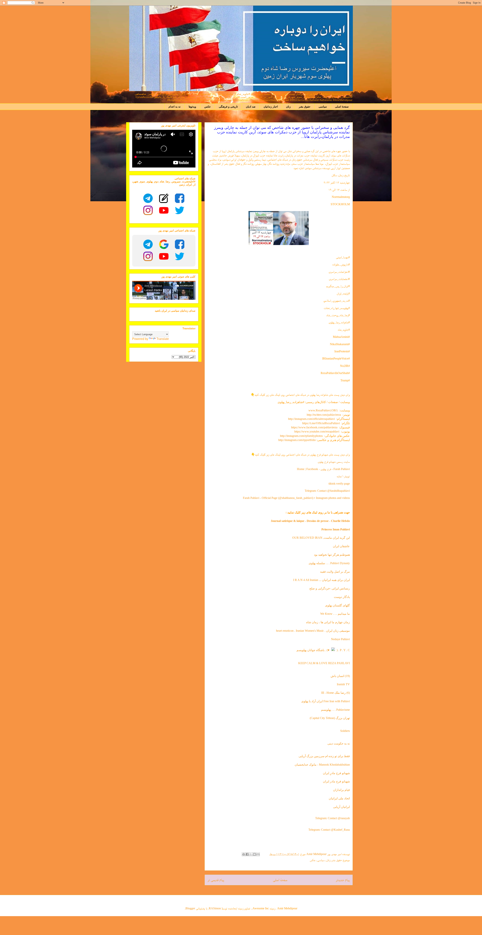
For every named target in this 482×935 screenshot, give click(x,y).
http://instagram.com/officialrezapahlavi (311, 418)
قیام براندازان (341, 789)
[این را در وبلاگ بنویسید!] (254, 854)
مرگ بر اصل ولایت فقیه (335, 571)
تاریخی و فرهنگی (228, 106)
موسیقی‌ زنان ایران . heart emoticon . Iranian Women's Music (313, 630)
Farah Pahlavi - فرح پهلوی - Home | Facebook (323, 469)
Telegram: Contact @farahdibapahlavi (327, 490)
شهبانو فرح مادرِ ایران (336, 773)
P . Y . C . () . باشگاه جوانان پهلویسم (323, 650)
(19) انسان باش (340, 676)
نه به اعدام (175, 106)
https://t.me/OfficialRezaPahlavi (321, 423)
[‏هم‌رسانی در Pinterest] (244, 854)
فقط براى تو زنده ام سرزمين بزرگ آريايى (324, 756)
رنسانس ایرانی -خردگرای (335, 588)
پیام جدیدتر (343, 880)
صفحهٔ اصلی (342, 106)
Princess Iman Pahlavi (335, 529)
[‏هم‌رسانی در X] (251, 854)
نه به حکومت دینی (338, 743)
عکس (207, 106)
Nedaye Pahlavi (340, 639)
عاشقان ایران (341, 546)
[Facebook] (179, 198)
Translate (162, 338)
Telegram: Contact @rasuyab (332, 818)
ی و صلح (314, 588)
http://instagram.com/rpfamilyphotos (301, 435)
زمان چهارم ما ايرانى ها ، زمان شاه (328, 622)
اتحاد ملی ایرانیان (339, 798)
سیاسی (323, 106)
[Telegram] (148, 198)
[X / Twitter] (179, 210)
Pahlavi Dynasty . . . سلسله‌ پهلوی (329, 563)
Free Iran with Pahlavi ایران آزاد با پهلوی (325, 701)
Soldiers (345, 730)
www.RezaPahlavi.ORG (323, 410)
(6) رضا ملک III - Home (335, 692)
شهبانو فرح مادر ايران (336, 781)
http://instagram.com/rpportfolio (297, 440)
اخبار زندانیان (271, 106)
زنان (288, 106)
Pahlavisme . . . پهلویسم (335, 709)
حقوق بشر (304, 106)
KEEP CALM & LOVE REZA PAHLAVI (324, 663)
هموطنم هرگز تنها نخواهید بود (332, 554)
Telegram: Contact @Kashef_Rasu (329, 829)
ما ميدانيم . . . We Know (335, 613)
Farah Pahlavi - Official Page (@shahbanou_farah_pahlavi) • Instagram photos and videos (296, 497)
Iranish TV (343, 684)
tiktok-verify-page (339, 483)
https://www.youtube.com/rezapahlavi (316, 431)
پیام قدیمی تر (215, 880)
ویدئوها (192, 106)
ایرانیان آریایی (341, 806)
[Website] (163, 198)
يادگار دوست (342, 596)
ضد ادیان (250, 106)
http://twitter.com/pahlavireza (324, 414)
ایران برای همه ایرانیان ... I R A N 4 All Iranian (321, 580)
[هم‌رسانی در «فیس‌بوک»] (247, 854)
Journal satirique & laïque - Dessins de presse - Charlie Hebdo (310, 520)
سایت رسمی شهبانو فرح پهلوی (334, 461)
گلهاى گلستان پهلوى (337, 605)
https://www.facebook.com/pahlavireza (314, 427)
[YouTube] (163, 210)
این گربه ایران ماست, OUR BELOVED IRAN (321, 537)
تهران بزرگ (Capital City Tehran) (329, 718)
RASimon (215, 908)
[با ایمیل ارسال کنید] (258, 854)
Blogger (190, 908)
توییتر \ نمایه (343, 476)
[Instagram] (148, 210)
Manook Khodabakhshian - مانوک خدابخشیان (322, 764)
